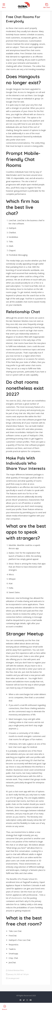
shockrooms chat (18, 898)
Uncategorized (13, 978)
